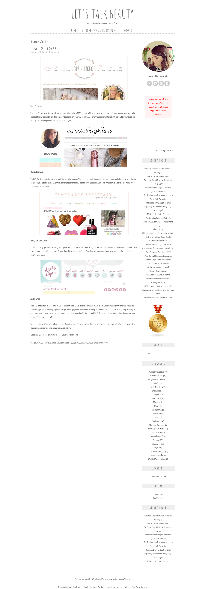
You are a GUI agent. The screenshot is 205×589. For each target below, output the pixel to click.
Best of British (156, 375)
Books (156, 383)
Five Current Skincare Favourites (158, 256)
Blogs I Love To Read (47, 343)
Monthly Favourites (156, 428)
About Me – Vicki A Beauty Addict (99, 30)
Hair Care (156, 398)
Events (156, 394)
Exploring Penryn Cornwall (158, 267)
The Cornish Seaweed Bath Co (158, 218)
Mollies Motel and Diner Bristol (158, 237)
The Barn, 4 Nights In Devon (158, 275)
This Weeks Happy (156, 451)
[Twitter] (149, 83)
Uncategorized (63, 343)
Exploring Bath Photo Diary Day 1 (158, 206)
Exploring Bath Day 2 (158, 191)
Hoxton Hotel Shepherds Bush (158, 244)
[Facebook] (155, 83)
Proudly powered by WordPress (88, 579)
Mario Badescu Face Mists (158, 176)
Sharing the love (100, 343)
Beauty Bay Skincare (158, 271)
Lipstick (156, 413)
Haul (156, 406)
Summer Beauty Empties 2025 (158, 203)
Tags (156, 447)
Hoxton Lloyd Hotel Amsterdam (158, 259)
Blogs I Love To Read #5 (44, 48)
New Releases (155, 436)
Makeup (155, 421)
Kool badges (158, 498)
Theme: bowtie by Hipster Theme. (116, 579)
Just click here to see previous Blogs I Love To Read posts (54, 335)
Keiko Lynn (158, 494)
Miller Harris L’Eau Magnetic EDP (158, 286)
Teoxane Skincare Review (158, 263)
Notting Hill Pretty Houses (158, 214)
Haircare (157, 402)
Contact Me (128, 30)
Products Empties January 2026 (158, 187)
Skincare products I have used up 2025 (158, 233)
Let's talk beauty (102, 14)
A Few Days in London (158, 240)
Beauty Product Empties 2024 (158, 278)
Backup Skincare (158, 282)
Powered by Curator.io (164, 150)
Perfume (156, 440)
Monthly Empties (156, 425)
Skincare (155, 444)
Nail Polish (156, 432)
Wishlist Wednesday (156, 459)
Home (73, 30)
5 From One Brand (156, 372)
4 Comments (54, 52)
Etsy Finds (156, 391)
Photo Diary (158, 229)
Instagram (156, 410)
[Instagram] (167, 83)
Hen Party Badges (139, 587)
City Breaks (156, 387)
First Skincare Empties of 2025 (158, 252)
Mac (156, 417)
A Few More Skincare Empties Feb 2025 (158, 248)
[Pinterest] (161, 83)
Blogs (90, 343)
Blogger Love (81, 343)
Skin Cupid (158, 210)
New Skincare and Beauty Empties (158, 297)
